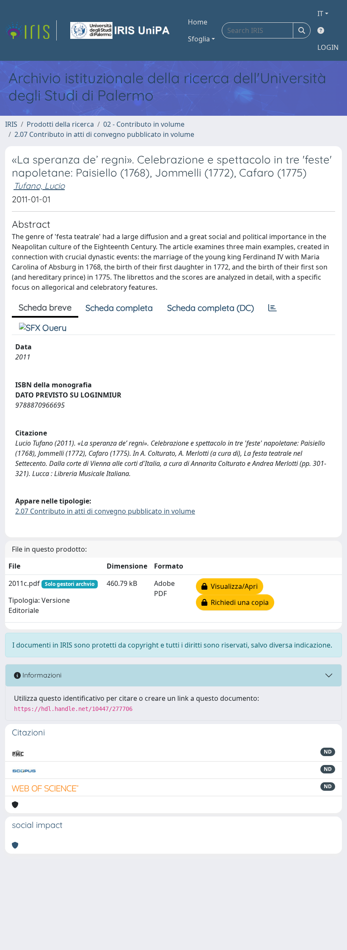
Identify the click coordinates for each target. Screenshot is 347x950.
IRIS (11, 124)
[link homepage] (31, 30)
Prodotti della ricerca (60, 124)
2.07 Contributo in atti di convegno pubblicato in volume (104, 134)
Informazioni (41, 675)
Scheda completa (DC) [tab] (210, 307)
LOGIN (328, 47)
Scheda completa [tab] (119, 307)
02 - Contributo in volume (144, 124)
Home (197, 22)
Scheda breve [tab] (45, 307)
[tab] (272, 308)
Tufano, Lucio (39, 185)
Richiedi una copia (238, 602)
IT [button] (320, 13)
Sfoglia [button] (199, 39)
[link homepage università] (120, 30)
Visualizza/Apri (232, 586)
